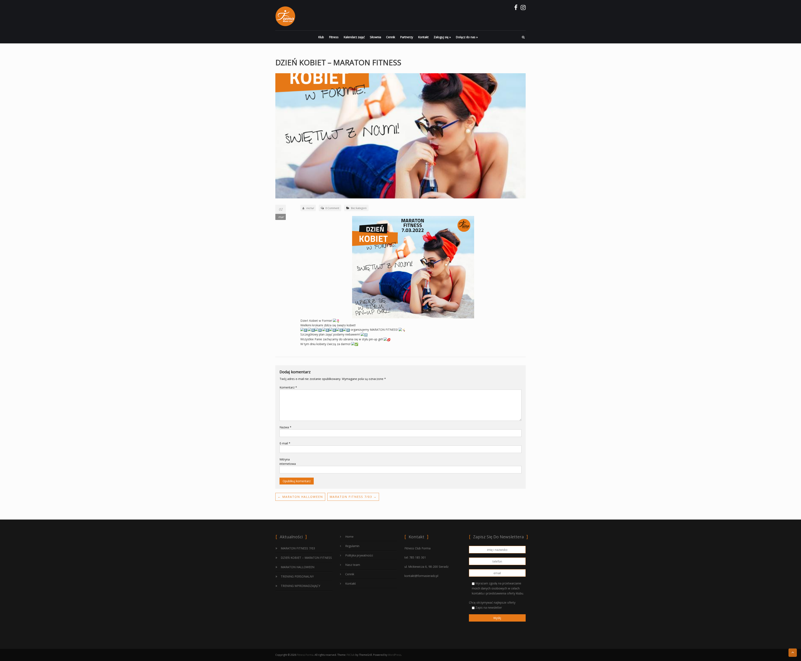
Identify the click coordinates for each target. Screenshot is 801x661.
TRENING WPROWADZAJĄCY (300, 586)
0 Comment (332, 208)
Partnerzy (406, 37)
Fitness (334, 37)
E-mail (285, 443)
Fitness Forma (305, 655)
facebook (515, 8)
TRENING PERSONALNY (297, 576)
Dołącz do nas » (467, 37)
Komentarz (288, 387)
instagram (523, 8)
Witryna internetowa (288, 461)
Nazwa (285, 427)
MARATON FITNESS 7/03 (353, 497)
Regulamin (352, 546)
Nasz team (352, 565)
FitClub (351, 655)
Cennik (390, 37)
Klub (321, 37)
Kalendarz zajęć (354, 37)
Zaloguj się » (442, 37)
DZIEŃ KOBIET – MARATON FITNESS (306, 558)
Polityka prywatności (359, 555)
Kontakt (423, 37)
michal (310, 208)
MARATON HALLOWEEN (300, 497)
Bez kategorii (358, 208)
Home (349, 537)
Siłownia (375, 37)
